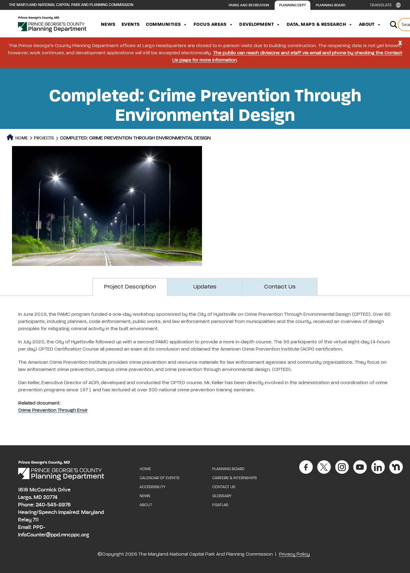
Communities (163, 24)
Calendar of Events (159, 478)
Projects (44, 138)
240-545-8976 (53, 505)
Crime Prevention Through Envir (53, 410)
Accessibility (152, 487)
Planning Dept (292, 5)
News (108, 24)
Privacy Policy (294, 554)
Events (131, 24)
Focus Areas (210, 24)
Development (256, 24)
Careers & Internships (234, 478)
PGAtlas (220, 505)
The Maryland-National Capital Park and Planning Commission (71, 5)
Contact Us (223, 487)
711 (36, 520)
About (367, 24)
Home (21, 138)
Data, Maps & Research (316, 24)
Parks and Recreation (249, 5)
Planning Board (330, 5)
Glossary (221, 496)
